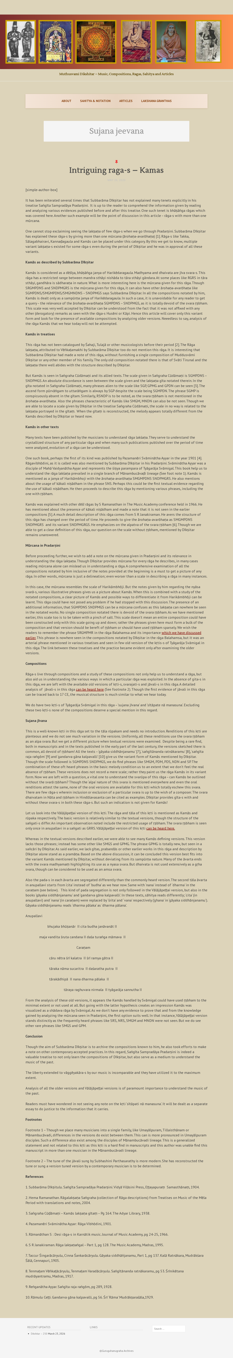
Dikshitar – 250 (39, 1333)
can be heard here (90, 689)
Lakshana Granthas (156, 101)
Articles (126, 101)
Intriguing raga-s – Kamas (116, 170)
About (66, 101)
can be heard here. (160, 828)
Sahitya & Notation (95, 101)
